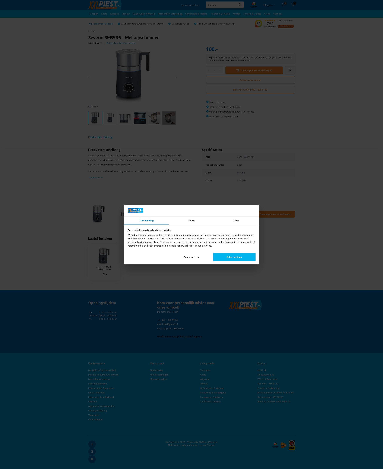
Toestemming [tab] (146, 220)
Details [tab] (191, 220)
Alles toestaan (234, 257)
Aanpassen (189, 257)
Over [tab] (236, 220)
